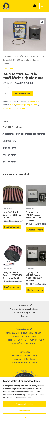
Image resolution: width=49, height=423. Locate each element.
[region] (24, 400)
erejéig (19, 105)
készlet (5, 108)
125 (13, 105)
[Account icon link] (28, 6)
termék (22, 108)
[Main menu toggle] (42, 6)
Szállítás (24, 316)
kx (10, 108)
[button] (42, 22)
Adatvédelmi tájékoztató (24, 312)
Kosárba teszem (22, 93)
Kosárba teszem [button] (12, 227)
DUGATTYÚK (18, 56)
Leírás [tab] (5, 121)
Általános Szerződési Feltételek (24, 309)
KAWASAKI (30, 56)
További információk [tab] (12, 127)
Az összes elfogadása (24, 404)
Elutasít (25, 418)
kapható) (26, 105)
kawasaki (34, 105)
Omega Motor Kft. (24, 305)
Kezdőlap (7, 56)
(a (10, 105)
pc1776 (15, 108)
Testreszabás (24, 411)
